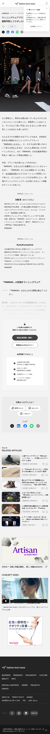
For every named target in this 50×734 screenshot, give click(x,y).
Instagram (8, 228)
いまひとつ (26, 413)
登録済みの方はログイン (25, 345)
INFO (14, 679)
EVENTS (5, 689)
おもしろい (35, 408)
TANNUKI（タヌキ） (12, 144)
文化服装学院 (11, 174)
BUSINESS (6, 675)
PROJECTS (35, 685)
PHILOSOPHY (21, 13)
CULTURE (43, 675)
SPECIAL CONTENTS (10, 685)
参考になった (19, 408)
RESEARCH (18, 675)
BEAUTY (5, 679)
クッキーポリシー (10, 731)
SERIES (25, 685)
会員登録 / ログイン (36, 26)
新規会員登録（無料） (25, 338)
